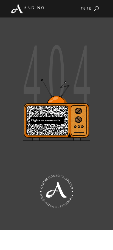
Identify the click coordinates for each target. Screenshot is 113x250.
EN (83, 9)
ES (88, 9)
